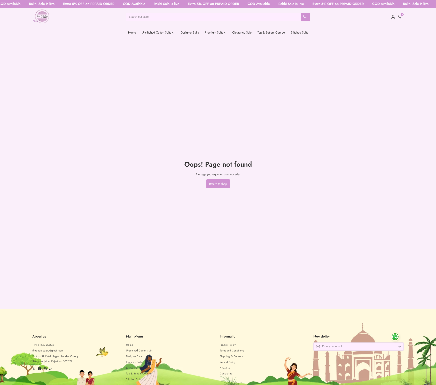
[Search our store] (305, 17)
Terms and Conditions (232, 350)
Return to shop (218, 184)
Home (132, 32)
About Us (225, 368)
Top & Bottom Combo (271, 32)
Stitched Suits (299, 32)
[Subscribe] (400, 346)
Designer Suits (190, 32)
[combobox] (218, 17)
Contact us (226, 373)
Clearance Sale (242, 32)
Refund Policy (228, 362)
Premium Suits (214, 32)
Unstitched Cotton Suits (156, 32)
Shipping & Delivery (231, 356)
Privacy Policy (228, 345)
